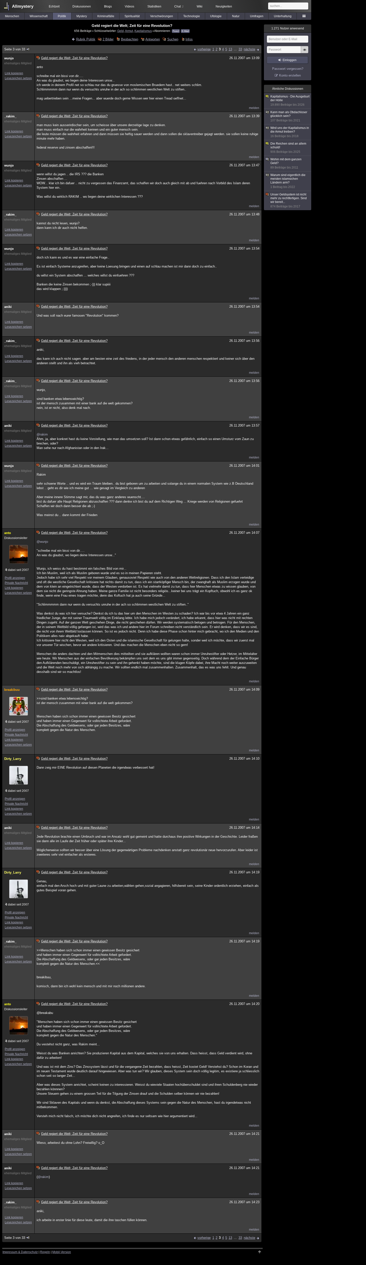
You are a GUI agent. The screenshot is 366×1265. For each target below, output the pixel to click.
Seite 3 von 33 (14, 49)
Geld (120, 30)
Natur (236, 16)
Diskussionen (81, 6)
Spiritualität (132, 16)
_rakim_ (10, 116)
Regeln (45, 1252)
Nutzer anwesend (287, 28)
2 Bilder (108, 39)
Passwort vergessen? (287, 69)
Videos (129, 6)
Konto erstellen (290, 75)
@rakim (42, 434)
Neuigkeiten (224, 6)
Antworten (152, 39)
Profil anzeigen (15, 578)
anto (7, 533)
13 (230, 49)
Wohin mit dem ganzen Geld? (286, 163)
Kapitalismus (143, 30)
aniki (8, 307)
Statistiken (154, 6)
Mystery (81, 16)
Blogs (108, 6)
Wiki (199, 6)
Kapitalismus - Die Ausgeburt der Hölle (289, 100)
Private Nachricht (16, 583)
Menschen (12, 16)
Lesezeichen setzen (18, 78)
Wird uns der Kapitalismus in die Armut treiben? (289, 132)
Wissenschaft (39, 16)
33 (240, 49)
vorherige (204, 49)
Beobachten (129, 39)
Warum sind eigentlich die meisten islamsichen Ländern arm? (287, 181)
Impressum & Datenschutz (20, 1252)
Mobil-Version (61, 1252)
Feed (176, 31)
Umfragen (256, 16)
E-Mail (185, 31)
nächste (249, 49)
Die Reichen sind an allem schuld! (288, 148)
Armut (129, 30)
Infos (189, 39)
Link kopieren (14, 73)
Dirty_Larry (12, 759)
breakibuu (12, 690)
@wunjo (42, 541)
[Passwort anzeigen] (304, 52)
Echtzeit (54, 6)
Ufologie (216, 16)
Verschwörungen (161, 16)
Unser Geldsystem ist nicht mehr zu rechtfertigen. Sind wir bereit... (288, 200)
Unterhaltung (283, 16)
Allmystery (22, 6)
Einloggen (290, 60)
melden (254, 108)
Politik (62, 16)
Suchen (172, 39)
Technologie (191, 16)
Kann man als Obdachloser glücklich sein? (288, 116)
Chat (178, 6)
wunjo (9, 58)
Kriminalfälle (105, 16)
